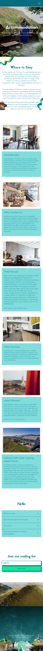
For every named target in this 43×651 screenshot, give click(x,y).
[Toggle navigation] (39, 3)
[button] (21, 514)
